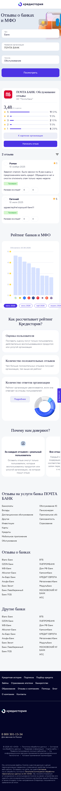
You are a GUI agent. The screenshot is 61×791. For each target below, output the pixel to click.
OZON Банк (7, 564)
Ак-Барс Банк (8, 577)
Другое (5, 519)
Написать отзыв (30, 143)
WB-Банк (6, 568)
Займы (5, 683)
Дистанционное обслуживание (17, 514)
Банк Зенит (7, 586)
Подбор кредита (44, 677)
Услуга (7, 58)
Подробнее (20, 399)
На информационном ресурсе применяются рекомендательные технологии (31, 753)
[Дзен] (28, 723)
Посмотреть (30, 72)
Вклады (6, 510)
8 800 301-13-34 (12, 734)
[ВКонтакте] (20, 723)
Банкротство (42, 683)
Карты (5, 527)
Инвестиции (8, 523)
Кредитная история (11, 677)
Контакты (21, 694)
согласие (42, 769)
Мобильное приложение (14, 536)
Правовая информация (34, 749)
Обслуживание (9, 541)
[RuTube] (36, 723)
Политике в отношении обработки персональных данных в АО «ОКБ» (28, 772)
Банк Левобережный (12, 590)
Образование (8, 688)
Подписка (29, 677)
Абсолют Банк (9, 573)
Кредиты (6, 532)
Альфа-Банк (8, 581)
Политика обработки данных (34, 747)
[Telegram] (4, 723)
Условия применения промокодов (36, 755)
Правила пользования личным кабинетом (28, 751)
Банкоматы (7, 506)
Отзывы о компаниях (28, 688)
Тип (5, 32)
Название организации (14, 45)
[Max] (12, 723)
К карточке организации (30, 135)
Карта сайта (51, 749)
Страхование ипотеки (22, 683)
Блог (55, 688)
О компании (8, 694)
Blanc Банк (7, 559)
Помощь (46, 688)
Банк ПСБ (7, 594)
